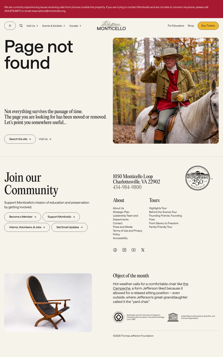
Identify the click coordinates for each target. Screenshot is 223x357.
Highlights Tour (158, 208)
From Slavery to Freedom (163, 223)
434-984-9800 (127, 187)
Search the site (18, 139)
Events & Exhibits (52, 25)
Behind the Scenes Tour (163, 212)
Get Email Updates (67, 227)
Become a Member (20, 216)
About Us (118, 208)
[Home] (111, 26)
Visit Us (30, 25)
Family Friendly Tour (160, 226)
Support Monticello (59, 216)
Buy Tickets (208, 25)
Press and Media (122, 226)
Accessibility (120, 238)
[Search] (21, 25)
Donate (73, 25)
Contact (117, 223)
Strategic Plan (121, 212)
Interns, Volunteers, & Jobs (25, 227)
